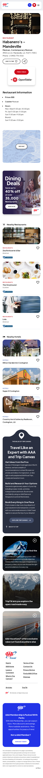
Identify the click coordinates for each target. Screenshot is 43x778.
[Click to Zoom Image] (21, 23)
